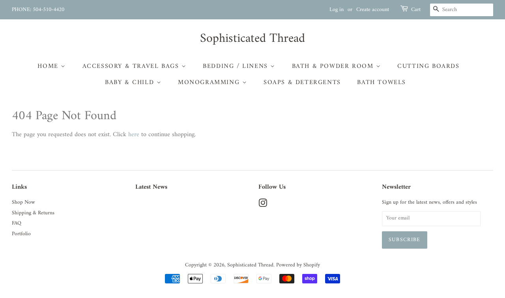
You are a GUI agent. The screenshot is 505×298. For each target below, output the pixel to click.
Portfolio (21, 234)
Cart (416, 10)
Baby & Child (131, 82)
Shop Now (23, 202)
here (133, 134)
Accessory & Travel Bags (131, 66)
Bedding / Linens (236, 66)
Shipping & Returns (33, 213)
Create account (372, 10)
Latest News (151, 187)
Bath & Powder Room (334, 66)
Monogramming (210, 82)
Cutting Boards (428, 66)
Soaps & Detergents (302, 82)
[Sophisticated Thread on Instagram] (262, 205)
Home (49, 66)
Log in (336, 10)
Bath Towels (381, 82)
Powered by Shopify (298, 265)
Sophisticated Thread (252, 38)
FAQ (16, 223)
